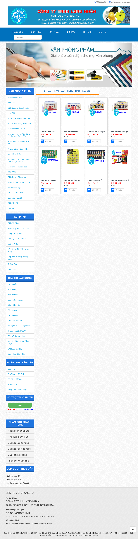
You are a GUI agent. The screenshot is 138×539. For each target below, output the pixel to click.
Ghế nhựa (12, 269)
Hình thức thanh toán (18, 437)
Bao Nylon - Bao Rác (17, 239)
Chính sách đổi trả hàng (19, 449)
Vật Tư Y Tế (13, 244)
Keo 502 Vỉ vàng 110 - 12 (74, 180)
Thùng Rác (12, 264)
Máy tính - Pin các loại (17, 167)
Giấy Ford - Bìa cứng (17, 177)
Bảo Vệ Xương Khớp (16, 336)
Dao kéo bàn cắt (15, 198)
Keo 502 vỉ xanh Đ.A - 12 (51, 180)
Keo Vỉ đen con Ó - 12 (96, 180)
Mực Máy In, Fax (15, 97)
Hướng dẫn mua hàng (18, 431)
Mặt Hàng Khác (14, 154)
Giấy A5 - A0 (13, 203)
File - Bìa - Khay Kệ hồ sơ (19, 182)
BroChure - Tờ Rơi (16, 374)
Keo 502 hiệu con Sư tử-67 (52, 132)
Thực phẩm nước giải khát (19, 118)
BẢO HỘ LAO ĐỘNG (20, 278)
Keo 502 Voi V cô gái (96, 132)
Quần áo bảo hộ (15, 320)
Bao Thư (11, 369)
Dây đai (11, 208)
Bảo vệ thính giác (15, 300)
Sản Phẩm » (54, 91)
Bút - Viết (12, 172)
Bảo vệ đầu (13, 284)
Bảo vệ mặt (13, 289)
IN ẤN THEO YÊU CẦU (20, 362)
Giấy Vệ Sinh (13, 223)
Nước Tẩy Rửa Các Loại (18, 228)
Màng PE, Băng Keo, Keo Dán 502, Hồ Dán (19, 160)
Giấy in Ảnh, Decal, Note (18, 108)
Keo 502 (11, 103)
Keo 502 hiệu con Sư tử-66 (75, 132)
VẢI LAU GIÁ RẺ (15, 349)
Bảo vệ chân (13, 315)
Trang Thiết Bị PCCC (17, 331)
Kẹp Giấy (12, 113)
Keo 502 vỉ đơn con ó (120, 180)
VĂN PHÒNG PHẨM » (71, 91)
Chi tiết (48, 141)
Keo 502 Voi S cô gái (119, 132)
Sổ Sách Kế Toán (15, 379)
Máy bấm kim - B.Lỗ (16, 129)
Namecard (12, 384)
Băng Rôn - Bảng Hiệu (17, 390)
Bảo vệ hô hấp (14, 305)
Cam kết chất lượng (17, 455)
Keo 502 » (87, 91)
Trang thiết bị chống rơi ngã (19, 326)
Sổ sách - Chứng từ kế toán (19, 123)
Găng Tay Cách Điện (16, 354)
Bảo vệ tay (12, 310)
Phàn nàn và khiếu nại (18, 461)
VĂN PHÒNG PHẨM (20, 91)
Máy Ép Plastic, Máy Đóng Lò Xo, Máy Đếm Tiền (19, 135)
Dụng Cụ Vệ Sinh (15, 233)
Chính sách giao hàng (18, 443)
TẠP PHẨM (20, 217)
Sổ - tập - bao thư (15, 193)
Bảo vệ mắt (13, 295)
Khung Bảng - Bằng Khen (19, 149)
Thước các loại (14, 188)
